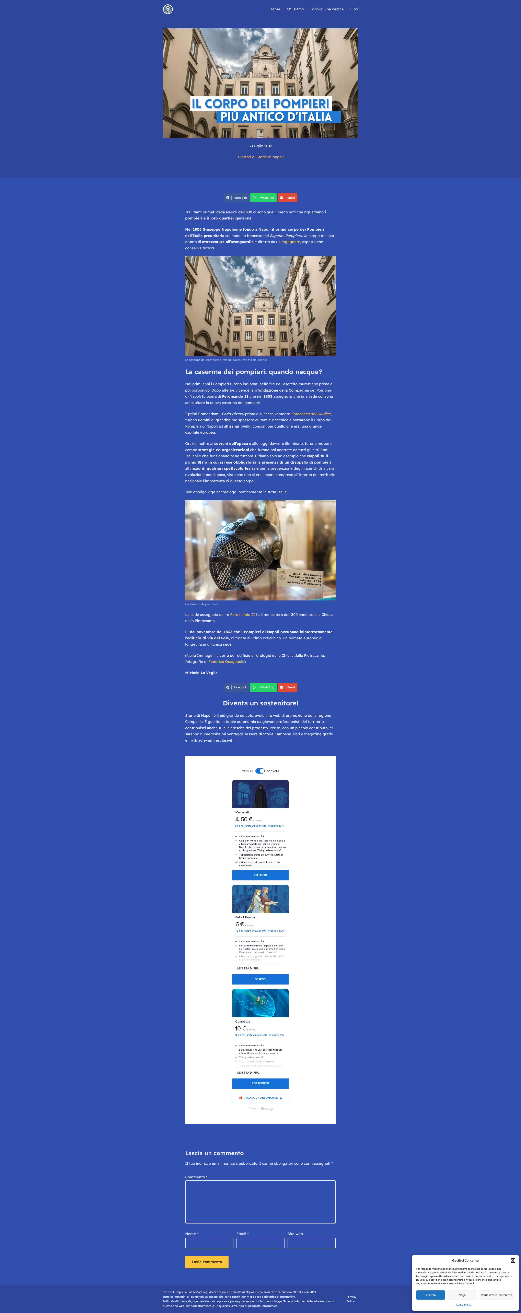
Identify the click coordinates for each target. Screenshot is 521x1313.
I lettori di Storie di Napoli (261, 157)
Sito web (295, 1233)
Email (291, 198)
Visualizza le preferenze (497, 1295)
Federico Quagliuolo (226, 661)
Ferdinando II (242, 614)
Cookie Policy (463, 1304)
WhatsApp (267, 198)
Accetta (431, 1295)
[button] (513, 1260)
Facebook (240, 198)
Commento (196, 1177)
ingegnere (291, 241)
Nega (462, 1295)
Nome (191, 1233)
